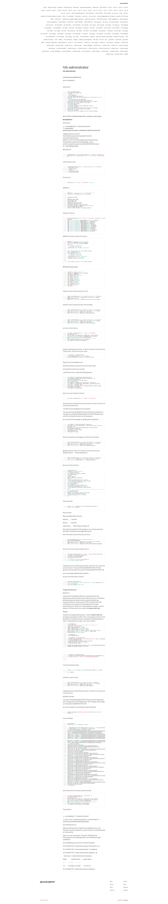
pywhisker (125, 39)
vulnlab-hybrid (106, 45)
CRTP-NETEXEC (90, 13)
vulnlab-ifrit (114, 45)
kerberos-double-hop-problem (104, 36)
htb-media (50, 31)
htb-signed (92, 33)
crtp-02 (115, 7)
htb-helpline (99, 28)
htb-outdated (94, 31)
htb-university (60, 36)
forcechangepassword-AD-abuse (106, 16)
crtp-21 (126, 10)
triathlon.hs (87, 42)
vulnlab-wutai (109, 54)
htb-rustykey (52, 33)
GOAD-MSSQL (62, 22)
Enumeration (70, 16)
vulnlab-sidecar (96, 51)
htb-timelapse (124, 33)
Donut (64, 16)
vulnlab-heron (97, 45)
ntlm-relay (95, 39)
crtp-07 (54, 10)
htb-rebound (44, 33)
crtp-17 (105, 10)
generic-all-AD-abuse (122, 16)
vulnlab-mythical (92, 48)
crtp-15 (95, 10)
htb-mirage (57, 31)
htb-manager (124, 28)
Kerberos (92, 36)
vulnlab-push (45, 51)
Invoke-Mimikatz (84, 36)
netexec (75, 39)
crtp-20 (121, 10)
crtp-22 (63, 13)
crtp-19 (116, 10)
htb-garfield (78, 28)
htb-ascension (124, 22)
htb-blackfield (58, 25)
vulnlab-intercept (123, 45)
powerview (118, 39)
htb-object (79, 31)
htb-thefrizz (107, 33)
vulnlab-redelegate (55, 51)
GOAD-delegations (113, 19)
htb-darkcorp (116, 25)
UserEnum (102, 42)
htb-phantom (102, 31)
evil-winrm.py (92, 16)
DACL (120, 13)
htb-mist (63, 31)
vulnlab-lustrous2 (82, 48)
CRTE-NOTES (103, 7)
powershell (111, 39)
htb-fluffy (71, 28)
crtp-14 (90, 10)
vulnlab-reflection (66, 51)
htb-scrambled (77, 33)
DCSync (126, 13)
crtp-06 (48, 10)
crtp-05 (43, 10)
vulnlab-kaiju (51, 48)
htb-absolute (97, 22)
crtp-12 (80, 10)
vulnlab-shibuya (86, 51)
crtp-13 (85, 10)
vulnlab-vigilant (124, 51)
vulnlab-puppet (124, 48)
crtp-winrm (115, 13)
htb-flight (65, 28)
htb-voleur (76, 36)
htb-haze (92, 28)
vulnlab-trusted (114, 51)
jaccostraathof (124, 3)
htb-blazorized (67, 25)
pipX (106, 39)
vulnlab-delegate (87, 45)
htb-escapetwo (57, 28)
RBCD (42, 42)
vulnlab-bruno (68, 45)
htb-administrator (114, 22)
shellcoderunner (62, 42)
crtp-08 (59, 10)
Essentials (78, 16)
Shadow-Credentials (51, 42)
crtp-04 (126, 7)
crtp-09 (65, 10)
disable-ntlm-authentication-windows (51, 16)
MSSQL (60, 39)
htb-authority (49, 25)
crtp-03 (120, 7)
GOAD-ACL (58, 19)
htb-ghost (86, 28)
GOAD (52, 19)
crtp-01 (110, 7)
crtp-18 (110, 10)
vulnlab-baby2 (50, 45)
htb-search (85, 33)
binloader (59, 7)
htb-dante (108, 25)
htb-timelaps (115, 33)
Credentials (95, 7)
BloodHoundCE (68, 7)
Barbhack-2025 (52, 7)
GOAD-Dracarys (124, 19)
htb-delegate (124, 25)
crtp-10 (70, 10)
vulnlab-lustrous (72, 48)
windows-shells (119, 54)
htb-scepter (60, 33)
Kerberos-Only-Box (119, 36)
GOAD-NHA (70, 22)
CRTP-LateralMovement (77, 13)
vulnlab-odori (114, 48)
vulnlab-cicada (78, 45)
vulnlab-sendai (76, 51)
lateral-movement (48, 39)
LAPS (126, 36)
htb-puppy (125, 31)
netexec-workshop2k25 (85, 39)
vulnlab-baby (124, 42)
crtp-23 (68, 13)
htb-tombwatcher (50, 36)
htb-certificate (76, 25)
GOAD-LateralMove (52, 22)
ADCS (45, 7)
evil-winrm (85, 16)
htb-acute (105, 22)
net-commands (68, 39)
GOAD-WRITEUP (88, 22)
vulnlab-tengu (105, 51)
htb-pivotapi (117, 31)
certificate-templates (85, 7)
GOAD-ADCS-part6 (102, 19)
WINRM (126, 54)
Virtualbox (117, 42)
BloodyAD (75, 7)
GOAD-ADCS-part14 (90, 19)
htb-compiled (100, 25)
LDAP (56, 39)
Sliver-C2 (70, 42)
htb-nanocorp (71, 31)
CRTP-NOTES (99, 13)
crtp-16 (100, 10)
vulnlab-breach (59, 45)
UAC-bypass (95, 42)
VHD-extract (109, 42)
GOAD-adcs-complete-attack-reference (73, 19)
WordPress (126, 900)
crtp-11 (75, 10)
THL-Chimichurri (78, 42)
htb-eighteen (48, 28)
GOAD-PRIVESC (79, 22)
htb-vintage (68, 36)
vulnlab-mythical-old (104, 48)
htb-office (86, 31)
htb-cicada (93, 25)
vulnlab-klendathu (61, 48)
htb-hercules (107, 28)
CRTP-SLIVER (107, 13)
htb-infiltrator (116, 28)
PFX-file (101, 39)
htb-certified (85, 25)
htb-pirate (110, 31)
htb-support (99, 33)
